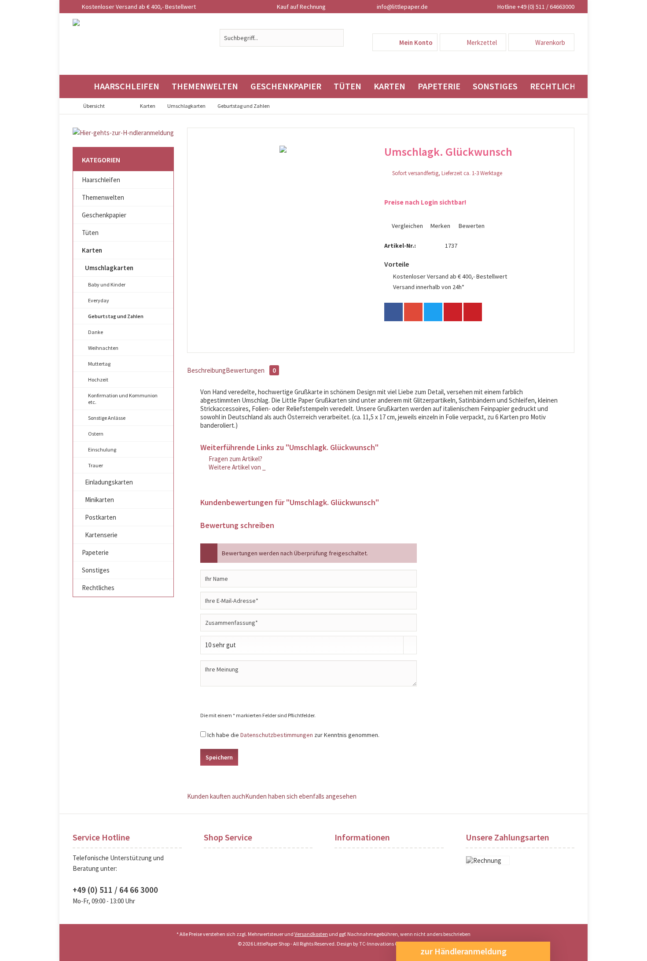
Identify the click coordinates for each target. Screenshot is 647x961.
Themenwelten (103, 197)
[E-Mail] (472, 312)
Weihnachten (103, 348)
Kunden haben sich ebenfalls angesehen (301, 796)
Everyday (98, 300)
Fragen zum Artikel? (234, 459)
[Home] (80, 86)
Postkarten (100, 517)
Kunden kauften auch (216, 796)
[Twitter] (433, 312)
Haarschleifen (101, 180)
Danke (95, 332)
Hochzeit (98, 379)
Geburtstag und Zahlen (115, 316)
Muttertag (99, 363)
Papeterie (95, 552)
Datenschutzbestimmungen (276, 735)
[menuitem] (541, 42)
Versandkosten (311, 934)
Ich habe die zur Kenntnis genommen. (293, 735)
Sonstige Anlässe (106, 417)
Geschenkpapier (104, 215)
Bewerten (471, 226)
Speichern (219, 757)
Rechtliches (98, 587)
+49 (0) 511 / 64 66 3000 (115, 889)
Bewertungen (251, 370)
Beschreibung (206, 370)
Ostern (95, 433)
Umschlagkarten (109, 268)
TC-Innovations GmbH (384, 943)
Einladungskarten (109, 482)
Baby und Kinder (106, 284)
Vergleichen (406, 226)
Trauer (95, 465)
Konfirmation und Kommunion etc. (123, 398)
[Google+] (413, 312)
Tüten (90, 232)
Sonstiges (96, 570)
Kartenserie (101, 535)
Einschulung (102, 449)
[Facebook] (393, 312)
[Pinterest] (453, 312)
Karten (92, 250)
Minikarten (99, 499)
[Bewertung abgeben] (471, 163)
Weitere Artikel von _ (236, 467)
